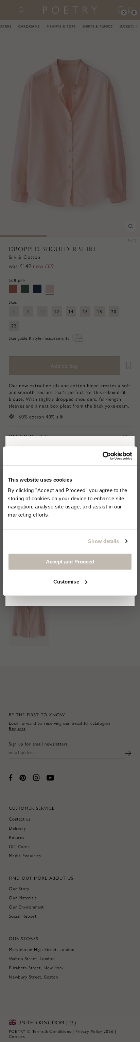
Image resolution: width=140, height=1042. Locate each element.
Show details (103, 541)
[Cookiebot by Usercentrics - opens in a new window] (102, 455)
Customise (66, 582)
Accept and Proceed (70, 561)
